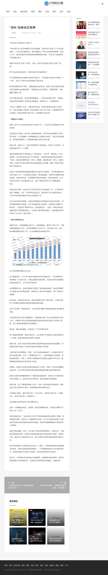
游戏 (69, 11)
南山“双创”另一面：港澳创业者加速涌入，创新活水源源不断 (93, 95)
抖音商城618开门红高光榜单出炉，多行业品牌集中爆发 (94, 35)
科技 (47, 11)
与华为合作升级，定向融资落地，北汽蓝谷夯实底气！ (93, 75)
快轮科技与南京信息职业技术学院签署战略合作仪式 (93, 55)
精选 (14, 33)
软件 (61, 11)
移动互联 (24, 11)
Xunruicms (56, 570)
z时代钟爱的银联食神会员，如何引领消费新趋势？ (94, 25)
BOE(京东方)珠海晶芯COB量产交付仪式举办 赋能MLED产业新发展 (94, 115)
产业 (66, 565)
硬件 (54, 11)
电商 (33, 11)
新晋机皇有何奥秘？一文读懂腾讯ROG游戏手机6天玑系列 (94, 65)
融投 (57, 565)
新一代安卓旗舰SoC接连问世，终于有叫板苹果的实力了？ (94, 85)
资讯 (15, 11)
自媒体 (51, 565)
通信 (40, 11)
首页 (8, 11)
